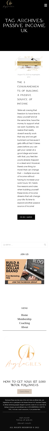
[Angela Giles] (8, 5)
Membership (24, 319)
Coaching (24, 323)
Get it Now (24, 391)
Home (24, 315)
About (24, 327)
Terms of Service (24, 420)
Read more (26, 217)
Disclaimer (24, 418)
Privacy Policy (24, 423)
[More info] (44, 5)
